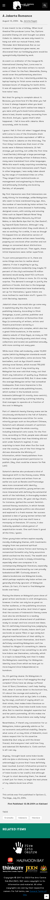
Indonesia (23, 818)
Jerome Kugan (30, 21)
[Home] (23, 5)
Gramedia (8, 818)
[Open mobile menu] (4, 5)
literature (36, 818)
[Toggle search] (44, 5)
